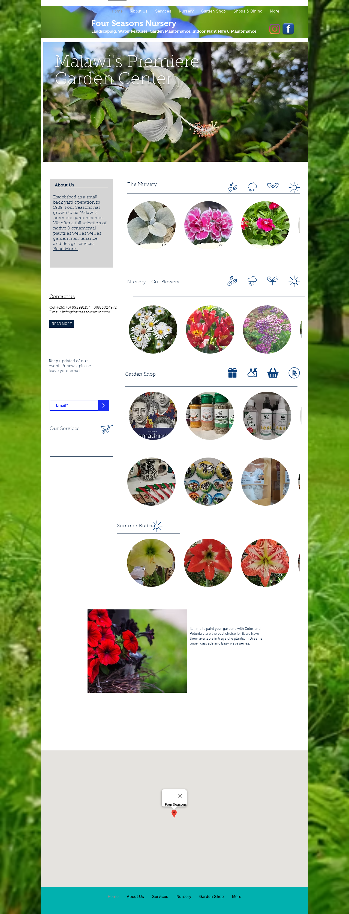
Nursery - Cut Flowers (153, 282)
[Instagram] (274, 29)
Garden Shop (140, 374)
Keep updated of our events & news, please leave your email (70, 366)
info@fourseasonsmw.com (86, 312)
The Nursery (142, 184)
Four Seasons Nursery (133, 23)
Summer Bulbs (134, 526)
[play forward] (293, 225)
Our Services (64, 429)
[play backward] (134, 225)
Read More (65, 249)
